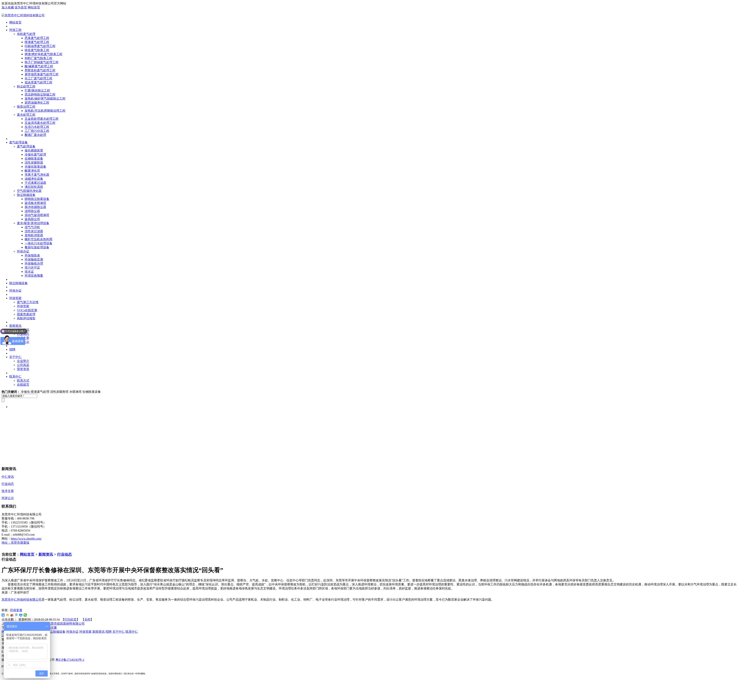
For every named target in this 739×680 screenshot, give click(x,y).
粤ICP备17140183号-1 (69, 659)
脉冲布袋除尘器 (35, 207)
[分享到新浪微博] (12, 615)
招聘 (12, 349)
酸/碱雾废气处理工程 (39, 66)
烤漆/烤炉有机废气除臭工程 (43, 54)
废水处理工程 (26, 114)
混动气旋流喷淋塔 (37, 215)
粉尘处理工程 (26, 86)
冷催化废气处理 (35, 154)
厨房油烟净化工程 (37, 102)
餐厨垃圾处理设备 (37, 247)
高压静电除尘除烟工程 (40, 94)
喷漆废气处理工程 (37, 42)
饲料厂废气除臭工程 (38, 58)
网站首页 (34, 7)
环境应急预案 (34, 275)
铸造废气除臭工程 (37, 50)
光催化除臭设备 (35, 166)
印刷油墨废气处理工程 (40, 46)
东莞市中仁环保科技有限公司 (22, 599)
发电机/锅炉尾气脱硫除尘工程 (45, 98)
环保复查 (16, 610)
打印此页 (70, 619)
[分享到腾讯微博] (16, 615)
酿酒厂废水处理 (35, 134)
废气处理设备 (18, 142)
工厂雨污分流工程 (37, 130)
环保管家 (15, 298)
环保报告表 (32, 255)
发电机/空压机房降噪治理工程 (45, 110)
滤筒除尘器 (32, 211)
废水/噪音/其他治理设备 (33, 223)
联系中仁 (15, 376)
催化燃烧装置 (34, 150)
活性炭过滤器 (34, 231)
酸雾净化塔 (32, 170)
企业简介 (23, 361)
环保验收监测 (34, 259)
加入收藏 (8, 7)
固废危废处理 (26, 314)
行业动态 (64, 554)
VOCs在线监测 (27, 310)
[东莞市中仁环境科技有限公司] (23, 15)
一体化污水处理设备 (38, 243)
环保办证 (23, 251)
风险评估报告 (26, 318)
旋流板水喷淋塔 (35, 203)
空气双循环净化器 (29, 190)
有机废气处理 (26, 34)
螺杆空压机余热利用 (38, 239)
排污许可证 (32, 267)
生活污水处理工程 (37, 126)
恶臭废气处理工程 (37, 38)
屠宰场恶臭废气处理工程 (42, 74)
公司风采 (23, 365)
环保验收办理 (34, 263)
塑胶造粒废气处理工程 (40, 70)
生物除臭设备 (34, 158)
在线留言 (23, 384)
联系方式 (23, 380)
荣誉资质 (23, 369)
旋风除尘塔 (32, 219)
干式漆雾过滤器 (35, 182)
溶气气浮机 (32, 227)
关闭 (87, 619)
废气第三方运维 (27, 302)
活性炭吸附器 (34, 162)
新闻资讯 (45, 554)
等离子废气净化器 (37, 174)
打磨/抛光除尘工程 (37, 90)
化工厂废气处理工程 (38, 78)
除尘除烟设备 (26, 194)
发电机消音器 (34, 235)
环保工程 (15, 30)
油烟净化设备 (34, 178)
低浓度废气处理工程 (38, 82)
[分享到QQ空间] (7, 615)
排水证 (29, 271)
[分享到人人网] (21, 615)
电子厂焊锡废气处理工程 (42, 62)
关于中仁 (15, 357)
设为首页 (21, 7)
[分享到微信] (25, 615)
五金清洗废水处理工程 (40, 122)
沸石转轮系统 (34, 186)
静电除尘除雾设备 (37, 199)
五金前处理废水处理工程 (42, 118)
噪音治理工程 (26, 106)
